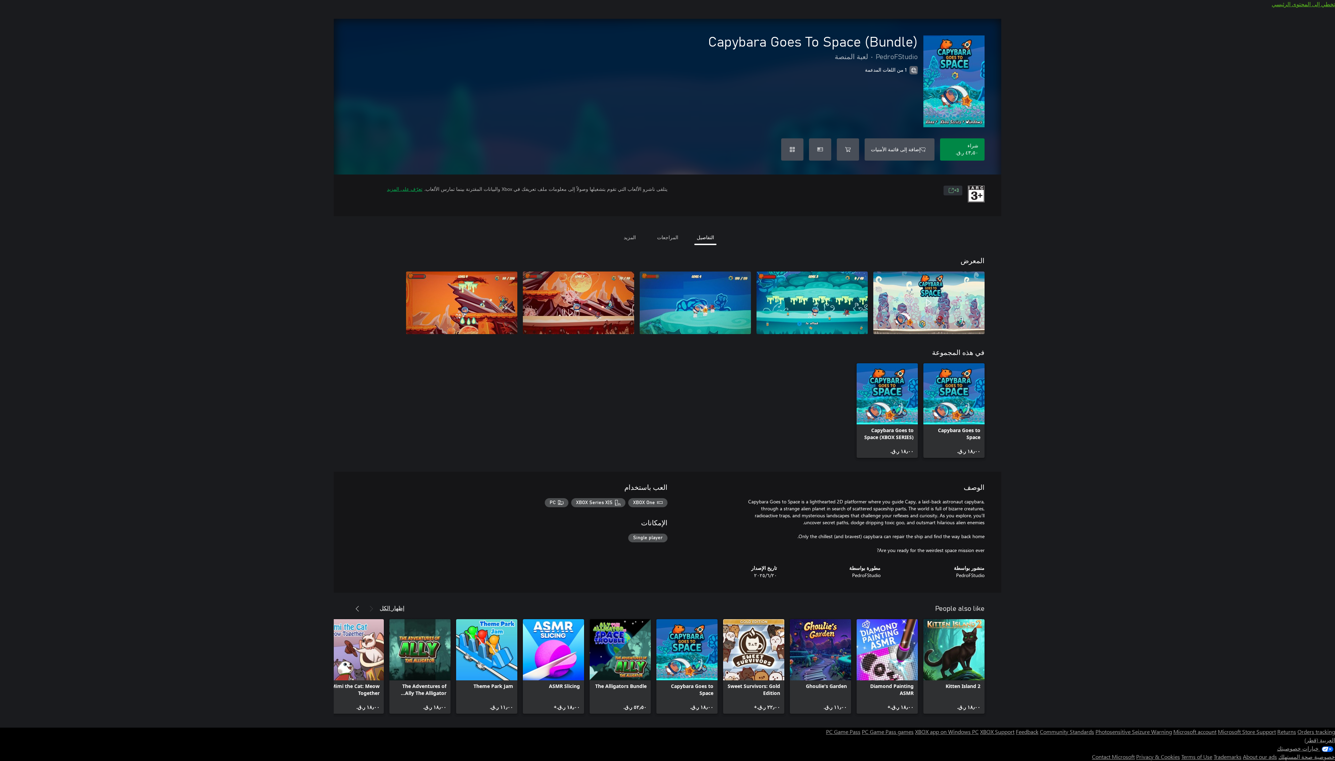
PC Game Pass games (888, 731)
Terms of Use (1196, 756)
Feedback (1027, 731)
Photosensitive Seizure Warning (1133, 731)
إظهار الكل (392, 608)
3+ (956, 190)
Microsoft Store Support (1247, 731)
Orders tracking (1316, 731)
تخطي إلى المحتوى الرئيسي (1303, 4)
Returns (1286, 731)
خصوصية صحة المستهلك (1306, 756)
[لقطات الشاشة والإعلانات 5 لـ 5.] (461, 303)
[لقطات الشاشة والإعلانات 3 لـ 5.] (695, 303)
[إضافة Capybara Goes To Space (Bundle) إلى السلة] (848, 149)
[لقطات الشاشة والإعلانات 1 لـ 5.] (929, 303)
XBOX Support (997, 731)
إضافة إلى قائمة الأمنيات (896, 149)
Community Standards (1067, 731)
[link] (954, 410)
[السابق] (371, 609)
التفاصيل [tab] (705, 237)
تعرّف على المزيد (404, 189)
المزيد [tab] (630, 237)
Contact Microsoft (1113, 756)
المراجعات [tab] (667, 237)
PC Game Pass (843, 731)
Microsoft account (1194, 731)
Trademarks (1227, 756)
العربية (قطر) (1319, 740)
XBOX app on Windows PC (947, 731)
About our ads (1260, 756)
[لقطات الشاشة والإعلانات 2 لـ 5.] (812, 303)
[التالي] (357, 609)
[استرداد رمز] (792, 149)
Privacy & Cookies (1158, 756)
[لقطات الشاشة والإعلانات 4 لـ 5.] (578, 303)
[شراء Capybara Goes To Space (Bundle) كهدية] (820, 149)
